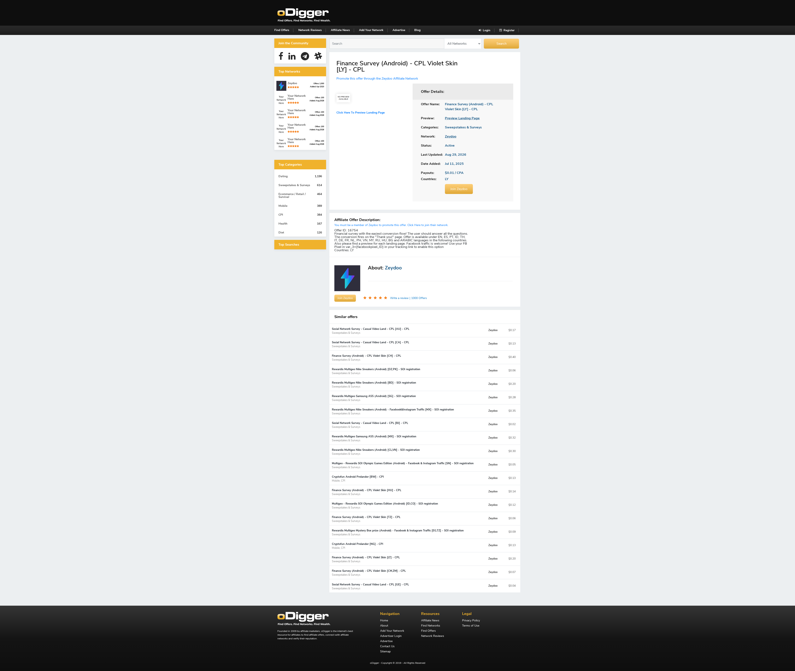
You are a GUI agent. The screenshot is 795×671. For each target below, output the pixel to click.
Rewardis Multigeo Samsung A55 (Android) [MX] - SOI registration (374, 438)
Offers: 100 (319, 97)
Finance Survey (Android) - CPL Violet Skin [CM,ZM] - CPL (369, 572)
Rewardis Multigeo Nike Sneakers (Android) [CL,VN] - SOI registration (376, 451)
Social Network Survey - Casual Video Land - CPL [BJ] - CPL (370, 424)
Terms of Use (470, 626)
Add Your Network (371, 30)
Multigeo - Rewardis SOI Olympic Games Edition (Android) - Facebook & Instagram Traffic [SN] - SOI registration (403, 465)
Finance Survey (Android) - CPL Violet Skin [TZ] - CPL (366, 519)
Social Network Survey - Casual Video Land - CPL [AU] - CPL (370, 330)
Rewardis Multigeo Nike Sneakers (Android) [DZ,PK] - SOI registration (376, 371)
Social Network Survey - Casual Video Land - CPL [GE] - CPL (370, 586)
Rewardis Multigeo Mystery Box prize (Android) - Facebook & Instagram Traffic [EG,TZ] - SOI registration (398, 532)
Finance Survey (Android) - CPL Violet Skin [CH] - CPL (366, 357)
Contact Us (387, 646)
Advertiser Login (391, 636)
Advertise (399, 30)
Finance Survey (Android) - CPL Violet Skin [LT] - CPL (366, 559)
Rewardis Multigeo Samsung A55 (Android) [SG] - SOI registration (374, 398)
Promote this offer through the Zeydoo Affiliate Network (377, 78)
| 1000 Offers (418, 298)
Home (384, 620)
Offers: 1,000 (318, 83)
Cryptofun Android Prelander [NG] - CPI (357, 545)
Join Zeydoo (458, 189)
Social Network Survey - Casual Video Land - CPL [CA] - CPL (370, 344)
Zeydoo (492, 330)
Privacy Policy (471, 620)
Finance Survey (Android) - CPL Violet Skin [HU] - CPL (366, 492)
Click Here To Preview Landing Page (360, 113)
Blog (417, 30)
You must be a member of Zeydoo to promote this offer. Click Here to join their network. (391, 225)
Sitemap (385, 651)
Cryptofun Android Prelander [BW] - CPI (358, 478)
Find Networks (430, 626)
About (384, 626)
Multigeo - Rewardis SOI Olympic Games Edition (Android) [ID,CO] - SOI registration (385, 505)
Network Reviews (310, 30)
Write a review (400, 298)
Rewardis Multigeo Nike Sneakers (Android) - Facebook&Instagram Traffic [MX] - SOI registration (393, 411)
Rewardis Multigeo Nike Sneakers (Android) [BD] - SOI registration (374, 384)
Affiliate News (340, 30)
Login (486, 30)
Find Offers (281, 30)
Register (508, 30)
